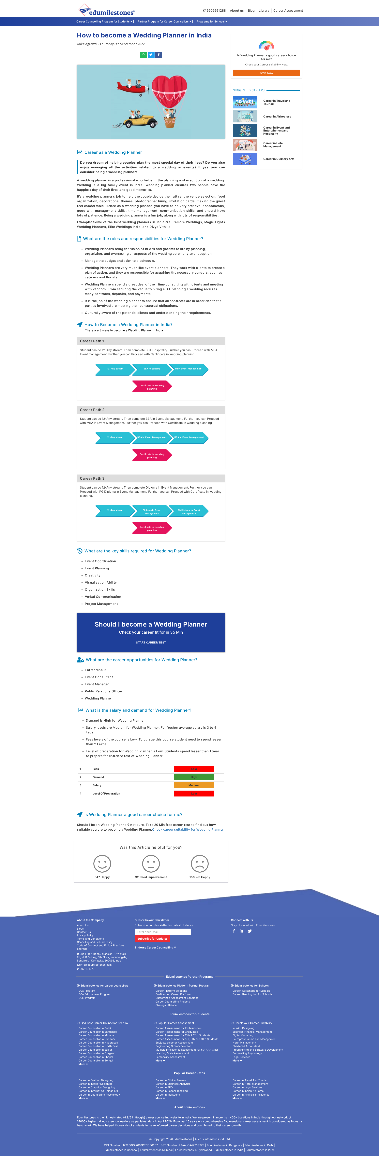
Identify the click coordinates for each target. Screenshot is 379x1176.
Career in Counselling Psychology (99, 1094)
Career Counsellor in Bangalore (98, 1031)
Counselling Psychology (247, 1053)
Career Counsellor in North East (98, 1046)
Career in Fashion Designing (96, 1080)
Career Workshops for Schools (251, 990)
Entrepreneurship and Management (255, 1039)
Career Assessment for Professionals (179, 1028)
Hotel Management (244, 1042)
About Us (83, 925)
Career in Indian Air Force (248, 1090)
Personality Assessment (170, 1056)
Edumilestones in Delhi (259, 1145)
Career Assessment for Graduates (177, 1031)
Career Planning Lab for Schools (252, 994)
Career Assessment (288, 10)
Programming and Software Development (258, 1049)
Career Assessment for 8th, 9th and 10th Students (187, 1039)
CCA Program (87, 990)
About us (237, 10)
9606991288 (216, 10)
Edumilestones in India (229, 1150)
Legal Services (241, 1056)
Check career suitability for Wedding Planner (188, 829)
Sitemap (82, 948)
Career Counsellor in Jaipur (95, 1049)
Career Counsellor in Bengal (96, 1060)
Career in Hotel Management (250, 1083)
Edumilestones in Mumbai (156, 1150)
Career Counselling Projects (173, 1001)
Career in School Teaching (172, 1090)
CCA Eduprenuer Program (94, 994)
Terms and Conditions (90, 938)
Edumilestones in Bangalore (224, 1145)
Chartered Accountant (246, 1046)
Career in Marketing (168, 1094)
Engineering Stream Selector (173, 1046)
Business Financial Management (252, 1031)
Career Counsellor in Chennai (97, 1039)
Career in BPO (164, 1087)
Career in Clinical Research (172, 1080)
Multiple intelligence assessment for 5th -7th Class (187, 1049)
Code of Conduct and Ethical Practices (100, 945)
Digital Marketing (243, 1035)
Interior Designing (243, 1028)
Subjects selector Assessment (174, 1042)
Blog (251, 10)
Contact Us (84, 932)
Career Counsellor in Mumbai (96, 1035)
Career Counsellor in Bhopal (96, 1056)
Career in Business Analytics (173, 1083)
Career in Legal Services (247, 1087)
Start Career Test (151, 642)
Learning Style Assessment (172, 1053)
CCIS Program (87, 997)
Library (264, 10)
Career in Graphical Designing (97, 1087)
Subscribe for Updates (152, 938)
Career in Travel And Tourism (250, 1080)
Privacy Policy (85, 935)
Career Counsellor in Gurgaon (97, 1053)
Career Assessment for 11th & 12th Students (183, 1035)
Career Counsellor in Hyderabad (98, 1042)
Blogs (80, 928)
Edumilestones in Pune (260, 1150)
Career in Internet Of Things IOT (98, 1090)
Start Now (266, 73)
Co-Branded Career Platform (173, 994)
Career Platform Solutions (171, 990)
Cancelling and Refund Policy (95, 942)
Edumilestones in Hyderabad (193, 1150)
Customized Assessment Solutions (177, 997)
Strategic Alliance (166, 1005)
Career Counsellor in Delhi (95, 1028)
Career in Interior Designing (96, 1083)
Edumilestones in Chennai (121, 1150)
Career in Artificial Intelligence (251, 1094)
